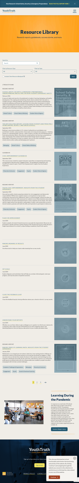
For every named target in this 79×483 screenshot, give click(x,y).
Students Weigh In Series (59, 429)
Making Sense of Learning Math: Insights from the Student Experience (25, 348)
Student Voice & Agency (36, 113)
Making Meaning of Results (13, 243)
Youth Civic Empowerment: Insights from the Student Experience (23, 188)
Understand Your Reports (12, 320)
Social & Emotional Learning (26, 371)
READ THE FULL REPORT (59, 4)
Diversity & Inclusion (9, 171)
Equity (29, 171)
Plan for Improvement (11, 218)
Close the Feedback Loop (12, 294)
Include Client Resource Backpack (14, 76)
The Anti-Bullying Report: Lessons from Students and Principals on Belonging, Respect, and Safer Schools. (27, 124)
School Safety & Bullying (20, 113)
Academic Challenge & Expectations (13, 367)
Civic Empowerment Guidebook (14, 156)
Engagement (21, 171)
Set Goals (6, 269)
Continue (53, 477)
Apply (73, 76)
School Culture (7, 113)
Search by (5, 60)
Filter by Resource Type (8, 68)
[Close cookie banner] (74, 458)
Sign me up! (39, 465)
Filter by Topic (38, 68)
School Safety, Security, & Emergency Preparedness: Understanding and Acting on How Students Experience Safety (27, 92)
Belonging (6, 145)
